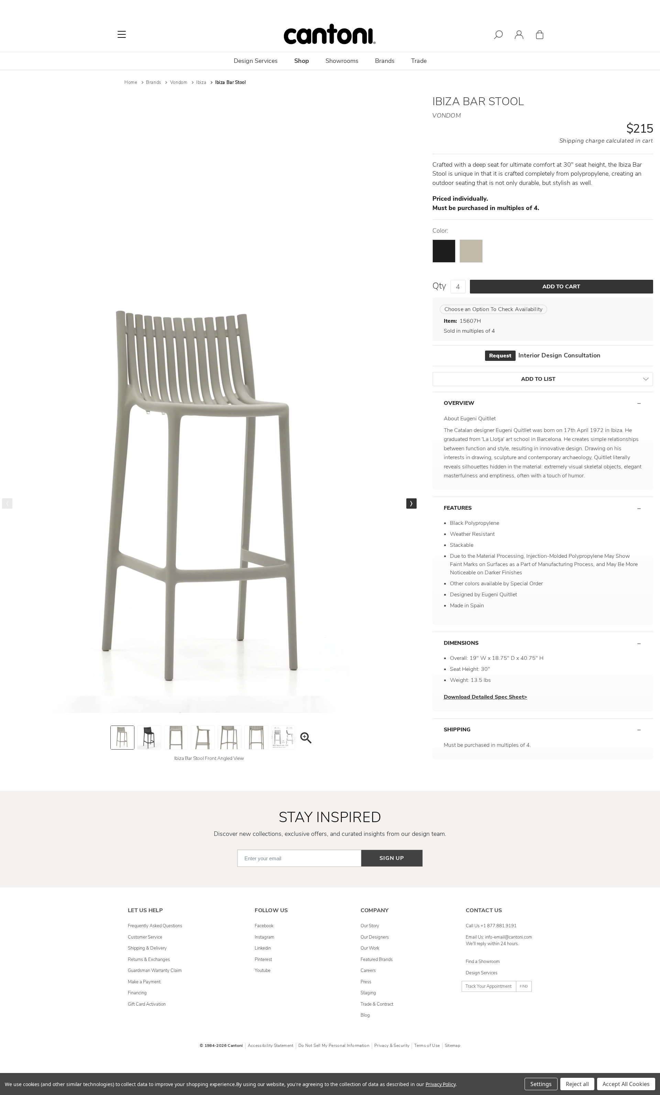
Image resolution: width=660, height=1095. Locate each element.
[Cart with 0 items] (539, 36)
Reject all (577, 1084)
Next (411, 503)
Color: (440, 230)
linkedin (263, 948)
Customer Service (145, 937)
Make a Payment (144, 982)
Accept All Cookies (626, 1084)
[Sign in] (519, 36)
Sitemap (452, 1045)
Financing (137, 993)
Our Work (370, 948)
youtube (263, 970)
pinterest (263, 959)
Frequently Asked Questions (155, 926)
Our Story (370, 926)
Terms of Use (427, 1045)
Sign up (392, 858)
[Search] (498, 36)
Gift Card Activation (147, 1004)
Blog (365, 1015)
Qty (439, 286)
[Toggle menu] (122, 34)
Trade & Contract (377, 1004)
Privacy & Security (391, 1045)
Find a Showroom (483, 962)
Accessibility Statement (271, 1045)
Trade (419, 61)
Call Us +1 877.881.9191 (491, 926)
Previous (7, 503)
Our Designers (375, 937)
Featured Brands (377, 959)
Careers (368, 970)
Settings (541, 1084)
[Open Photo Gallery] (305, 739)
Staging (368, 993)
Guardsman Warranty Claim (155, 970)
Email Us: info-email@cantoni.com (499, 937)
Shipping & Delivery (147, 948)
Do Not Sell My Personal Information (334, 1045)
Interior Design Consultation (544, 355)
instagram (264, 937)
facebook (264, 926)
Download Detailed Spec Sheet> (485, 697)
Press (366, 982)
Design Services (481, 973)
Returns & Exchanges (149, 959)
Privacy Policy (440, 1084)
